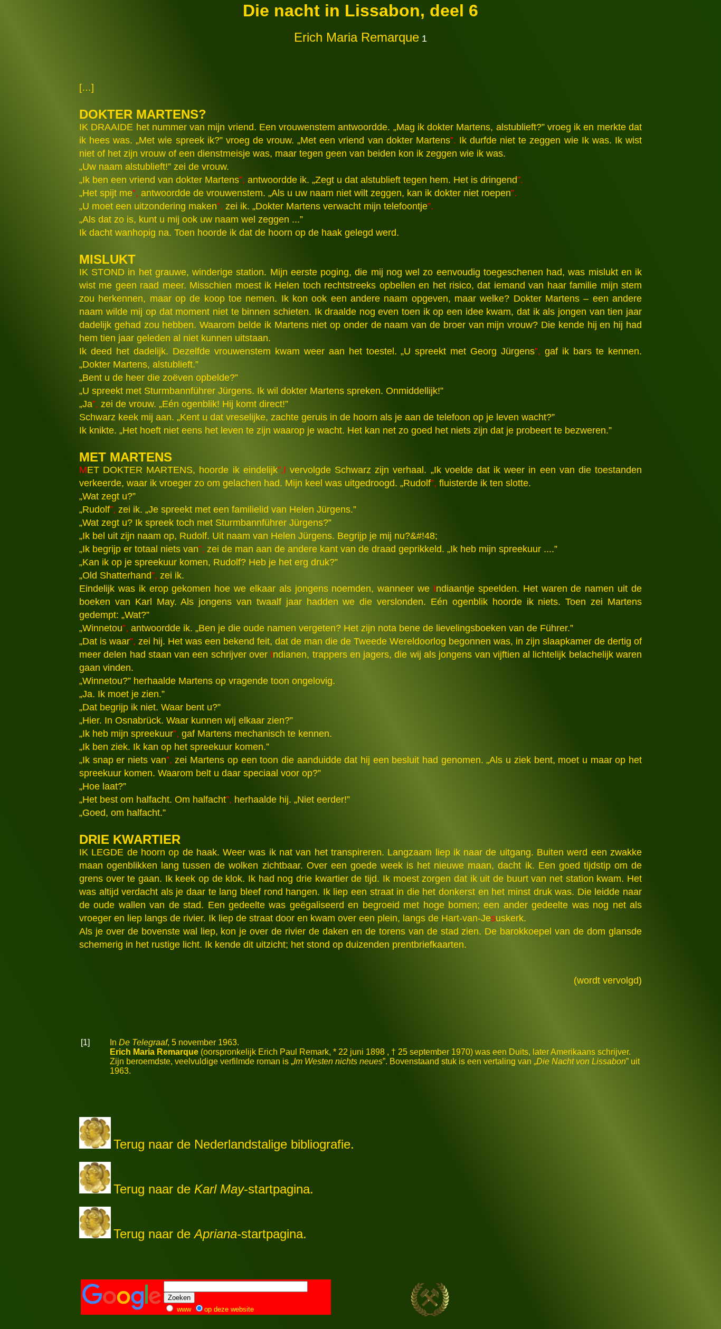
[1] (85, 1042)
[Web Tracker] (621, 1302)
